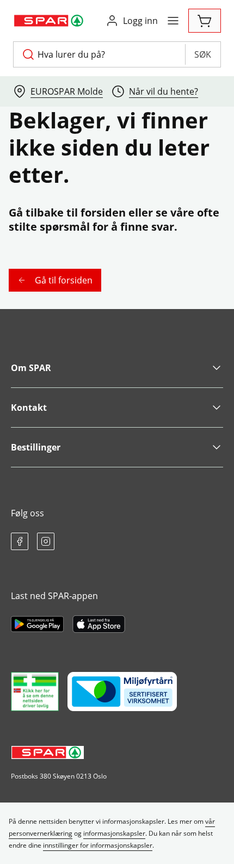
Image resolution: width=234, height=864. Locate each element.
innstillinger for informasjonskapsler (97, 845)
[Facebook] (19, 541)
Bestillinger (35, 447)
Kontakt (29, 408)
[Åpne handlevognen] (204, 21)
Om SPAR (31, 368)
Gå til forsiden (64, 280)
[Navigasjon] (173, 20)
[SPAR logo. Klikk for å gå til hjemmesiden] (50, 20)
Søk (202, 54)
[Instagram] (45, 541)
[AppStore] (98, 624)
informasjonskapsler (114, 833)
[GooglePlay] (37, 624)
